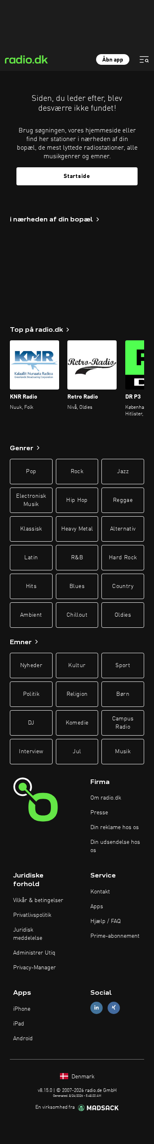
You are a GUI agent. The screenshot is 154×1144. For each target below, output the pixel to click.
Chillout (77, 615)
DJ (31, 723)
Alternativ (123, 529)
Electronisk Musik (31, 500)
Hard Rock (123, 558)
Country (122, 586)
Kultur (76, 665)
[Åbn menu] (144, 59)
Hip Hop (76, 500)
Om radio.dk (105, 798)
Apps (96, 906)
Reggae (123, 500)
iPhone (21, 1009)
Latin (31, 558)
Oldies (123, 615)
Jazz (122, 471)
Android (23, 1038)
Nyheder (31, 665)
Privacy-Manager (34, 968)
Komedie (77, 723)
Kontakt (100, 892)
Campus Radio (123, 723)
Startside (77, 176)
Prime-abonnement (115, 936)
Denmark (82, 1077)
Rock (77, 471)
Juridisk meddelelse (27, 934)
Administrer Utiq (34, 953)
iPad (18, 1024)
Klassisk (31, 529)
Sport (122, 665)
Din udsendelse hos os (115, 846)
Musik (123, 751)
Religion (77, 694)
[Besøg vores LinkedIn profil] (96, 1007)
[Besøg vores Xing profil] (113, 1007)
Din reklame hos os (114, 827)
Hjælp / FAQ (105, 921)
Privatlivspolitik (32, 915)
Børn (122, 694)
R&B (77, 558)
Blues (77, 586)
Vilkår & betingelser (38, 900)
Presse (99, 813)
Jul (77, 751)
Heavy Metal (77, 529)
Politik (31, 694)
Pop (31, 471)
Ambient (31, 615)
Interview (31, 751)
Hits (31, 586)
